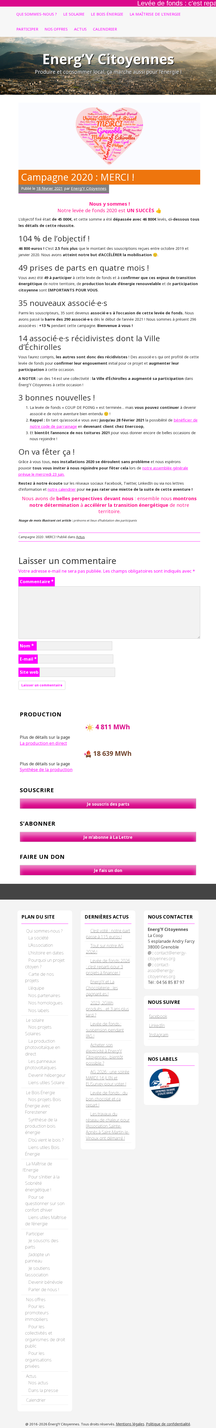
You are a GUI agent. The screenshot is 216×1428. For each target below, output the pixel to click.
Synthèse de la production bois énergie (41, 1126)
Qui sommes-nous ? (36, 14)
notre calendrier (62, 489)
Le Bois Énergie (107, 14)
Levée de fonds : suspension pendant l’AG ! (105, 1030)
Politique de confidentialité (168, 1424)
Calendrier (105, 29)
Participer (27, 29)
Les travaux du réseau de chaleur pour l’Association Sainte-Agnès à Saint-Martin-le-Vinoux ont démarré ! (108, 1126)
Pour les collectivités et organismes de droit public (45, 1336)
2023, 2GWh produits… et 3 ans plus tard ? (107, 1009)
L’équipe (36, 988)
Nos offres (56, 29)
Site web (29, 672)
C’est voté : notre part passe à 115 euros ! (108, 934)
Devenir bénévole (45, 1282)
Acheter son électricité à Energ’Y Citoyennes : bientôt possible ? (104, 1054)
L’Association (40, 945)
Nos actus (38, 1383)
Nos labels (38, 1010)
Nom (27, 646)
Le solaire (74, 14)
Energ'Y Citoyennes (88, 188)
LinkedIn (157, 1025)
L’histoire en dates (46, 953)
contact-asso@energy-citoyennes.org (161, 970)
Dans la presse (43, 1390)
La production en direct (43, 743)
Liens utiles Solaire (46, 1082)
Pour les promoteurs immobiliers (37, 1312)
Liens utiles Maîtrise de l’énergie (45, 1220)
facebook (158, 1016)
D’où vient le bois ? (45, 1140)
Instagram (158, 1035)
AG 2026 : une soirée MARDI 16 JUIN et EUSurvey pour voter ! (107, 1078)
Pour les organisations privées (38, 1359)
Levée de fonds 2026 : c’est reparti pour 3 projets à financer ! (108, 967)
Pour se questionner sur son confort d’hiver (45, 1203)
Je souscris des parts (108, 804)
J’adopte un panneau (37, 1257)
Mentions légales (130, 1424)
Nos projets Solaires (38, 1030)
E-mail (28, 659)
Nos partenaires (44, 995)
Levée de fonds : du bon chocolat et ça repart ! (106, 1099)
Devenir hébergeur (47, 1075)
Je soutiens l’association (37, 1271)
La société (38, 938)
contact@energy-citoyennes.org (167, 956)
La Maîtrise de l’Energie (155, 14)
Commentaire (36, 581)
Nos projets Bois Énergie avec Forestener (43, 1105)
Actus (80, 29)
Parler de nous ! (43, 1289)
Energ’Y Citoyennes (108, 58)
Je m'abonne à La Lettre (108, 837)
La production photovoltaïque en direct (42, 1047)
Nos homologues (45, 1003)
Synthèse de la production (46, 769)
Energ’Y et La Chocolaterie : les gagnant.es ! (102, 988)
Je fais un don (108, 870)
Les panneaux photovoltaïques (40, 1064)
